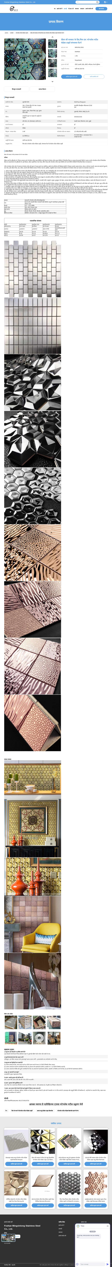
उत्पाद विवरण (42, 89)
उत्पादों (65, 8)
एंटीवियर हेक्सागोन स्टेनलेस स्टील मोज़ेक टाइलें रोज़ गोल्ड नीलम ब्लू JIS (16, 1200)
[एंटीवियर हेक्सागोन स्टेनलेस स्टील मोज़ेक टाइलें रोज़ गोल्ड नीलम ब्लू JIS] (16, 1183)
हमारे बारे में (59, 8)
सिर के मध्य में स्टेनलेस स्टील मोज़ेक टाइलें (22, 1110)
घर (54, 8)
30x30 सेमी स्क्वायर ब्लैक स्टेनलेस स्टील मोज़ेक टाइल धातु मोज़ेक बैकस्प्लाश (95, 1158)
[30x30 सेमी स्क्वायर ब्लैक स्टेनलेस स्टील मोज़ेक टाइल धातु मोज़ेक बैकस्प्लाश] (95, 1142)
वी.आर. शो (71, 8)
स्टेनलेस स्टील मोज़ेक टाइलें (22, 33)
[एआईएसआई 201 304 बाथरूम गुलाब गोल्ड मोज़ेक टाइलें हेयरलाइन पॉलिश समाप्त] (95, 1183)
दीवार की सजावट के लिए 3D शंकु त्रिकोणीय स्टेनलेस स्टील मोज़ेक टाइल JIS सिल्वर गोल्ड (43, 1159)
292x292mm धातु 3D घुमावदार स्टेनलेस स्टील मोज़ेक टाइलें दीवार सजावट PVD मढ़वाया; (69, 1159)
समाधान (82, 8)
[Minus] (108, 1226)
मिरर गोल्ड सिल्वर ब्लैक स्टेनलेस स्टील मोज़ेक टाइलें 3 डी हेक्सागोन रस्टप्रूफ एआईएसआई (69, 1200)
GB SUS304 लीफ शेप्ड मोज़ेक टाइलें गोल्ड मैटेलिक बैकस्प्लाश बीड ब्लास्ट (43, 1200)
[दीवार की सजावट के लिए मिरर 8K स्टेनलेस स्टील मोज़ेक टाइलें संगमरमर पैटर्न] (25, 59)
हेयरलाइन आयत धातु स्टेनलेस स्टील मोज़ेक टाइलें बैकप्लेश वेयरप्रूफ (16, 1158)
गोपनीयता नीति (7, 1265)
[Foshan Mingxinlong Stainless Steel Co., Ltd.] (13, 8)
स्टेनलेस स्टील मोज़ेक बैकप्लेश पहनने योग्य (67, 1110)
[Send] (107, 1264)
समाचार (77, 8)
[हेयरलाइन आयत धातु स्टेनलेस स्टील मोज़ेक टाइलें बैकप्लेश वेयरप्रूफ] (16, 1142)
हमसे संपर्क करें (89, 8)
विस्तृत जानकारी (16, 89)
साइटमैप (13, 1265)
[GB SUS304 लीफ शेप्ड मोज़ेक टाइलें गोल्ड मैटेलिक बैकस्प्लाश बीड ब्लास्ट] (43, 1183)
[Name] (97, 2)
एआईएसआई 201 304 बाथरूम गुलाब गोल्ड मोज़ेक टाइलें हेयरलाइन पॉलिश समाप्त (95, 1200)
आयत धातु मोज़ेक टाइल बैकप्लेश (45, 1110)
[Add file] (77, 1264)
